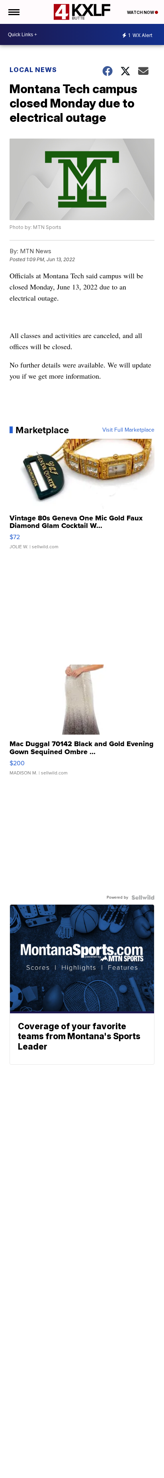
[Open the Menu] (13, 12)
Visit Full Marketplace (128, 430)
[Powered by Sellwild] (142, 897)
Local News (33, 70)
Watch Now (141, 12)
